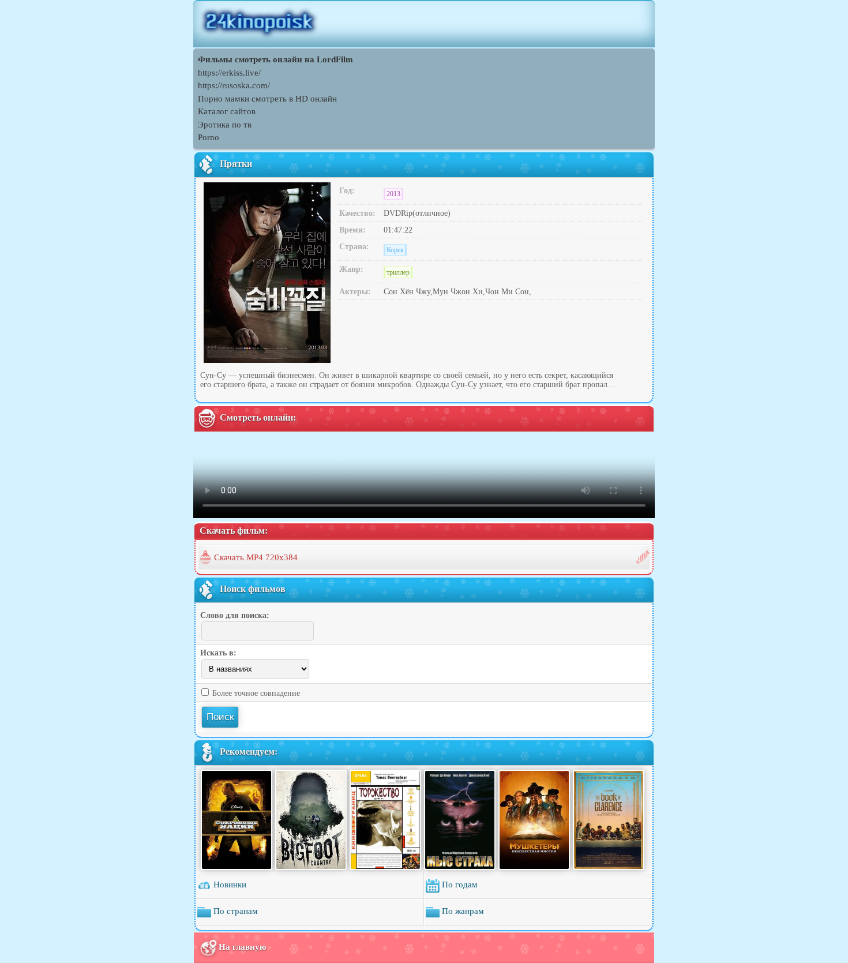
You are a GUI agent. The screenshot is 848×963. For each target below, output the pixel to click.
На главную (242, 946)
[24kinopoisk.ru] (424, 24)
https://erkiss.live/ (229, 72)
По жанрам (462, 911)
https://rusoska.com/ (234, 85)
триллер (398, 272)
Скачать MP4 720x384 (256, 557)
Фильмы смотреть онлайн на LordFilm (275, 59)
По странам (234, 911)
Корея (395, 250)
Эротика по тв (225, 124)
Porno (208, 137)
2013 (393, 194)
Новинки (228, 884)
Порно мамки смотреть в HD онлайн (267, 98)
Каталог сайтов (227, 111)
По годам (459, 884)
